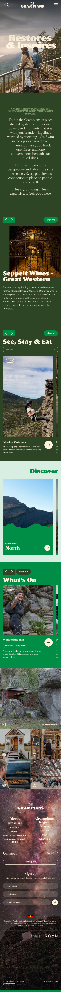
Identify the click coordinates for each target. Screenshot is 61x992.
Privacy (15, 831)
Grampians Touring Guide (14, 840)
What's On (44, 839)
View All (23, 571)
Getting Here (15, 823)
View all (51, 333)
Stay (44, 835)
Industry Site (30, 861)
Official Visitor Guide (14, 835)
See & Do (44, 831)
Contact (14, 827)
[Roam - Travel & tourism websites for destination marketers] (51, 935)
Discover (44, 827)
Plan (44, 843)
